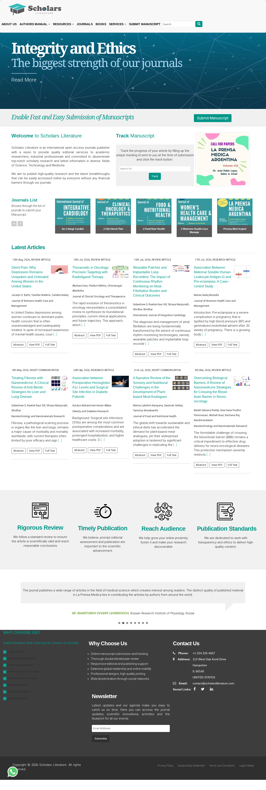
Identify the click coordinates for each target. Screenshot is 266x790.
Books (101, 24)
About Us (9, 24)
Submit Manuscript (144, 24)
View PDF (34, 344)
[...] (55, 334)
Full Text (50, 344)
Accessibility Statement (191, 765)
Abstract (18, 344)
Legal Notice (246, 765)
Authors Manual (34, 24)
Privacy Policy (165, 765)
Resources (62, 24)
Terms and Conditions (222, 765)
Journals (85, 24)
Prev (14, 223)
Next (20, 223)
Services (116, 24)
